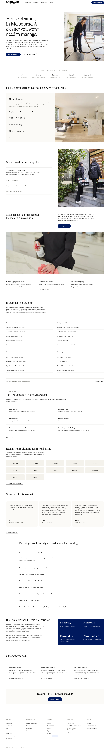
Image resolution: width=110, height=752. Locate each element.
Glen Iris (75, 463)
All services (9, 738)
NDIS (7, 728)
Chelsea (35, 477)
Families (28, 725)
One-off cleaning (16, 131)
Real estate (29, 728)
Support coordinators (31, 723)
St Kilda (15, 470)
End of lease (9, 733)
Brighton (15, 463)
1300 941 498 (70, 723)
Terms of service (91, 725)
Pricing (51, 2)
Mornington (55, 463)
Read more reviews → (12, 532)
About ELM (49, 723)
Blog (48, 731)
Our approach (43, 2)
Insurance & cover (92, 728)
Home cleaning (30, 105)
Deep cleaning (15, 125)
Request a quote (97, 2)
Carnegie (35, 463)
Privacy (89, 723)
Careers (52, 736)
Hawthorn (94, 463)
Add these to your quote (13, 438)
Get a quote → (13, 138)
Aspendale (95, 470)
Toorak (35, 470)
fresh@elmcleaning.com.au (74, 725)
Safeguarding (30, 731)
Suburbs (35, 2)
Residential (9, 723)
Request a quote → (13, 54)
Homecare (8, 731)
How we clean (50, 725)
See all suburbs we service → (14, 483)
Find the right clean (29, 54)
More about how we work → (14, 645)
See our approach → (99, 381)
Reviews (49, 728)
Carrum (15, 477)
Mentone (74, 470)
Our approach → (64, 226)
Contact (69, 732)
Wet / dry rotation (17, 118)
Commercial (9, 725)
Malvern (55, 470)
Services (28, 2)
